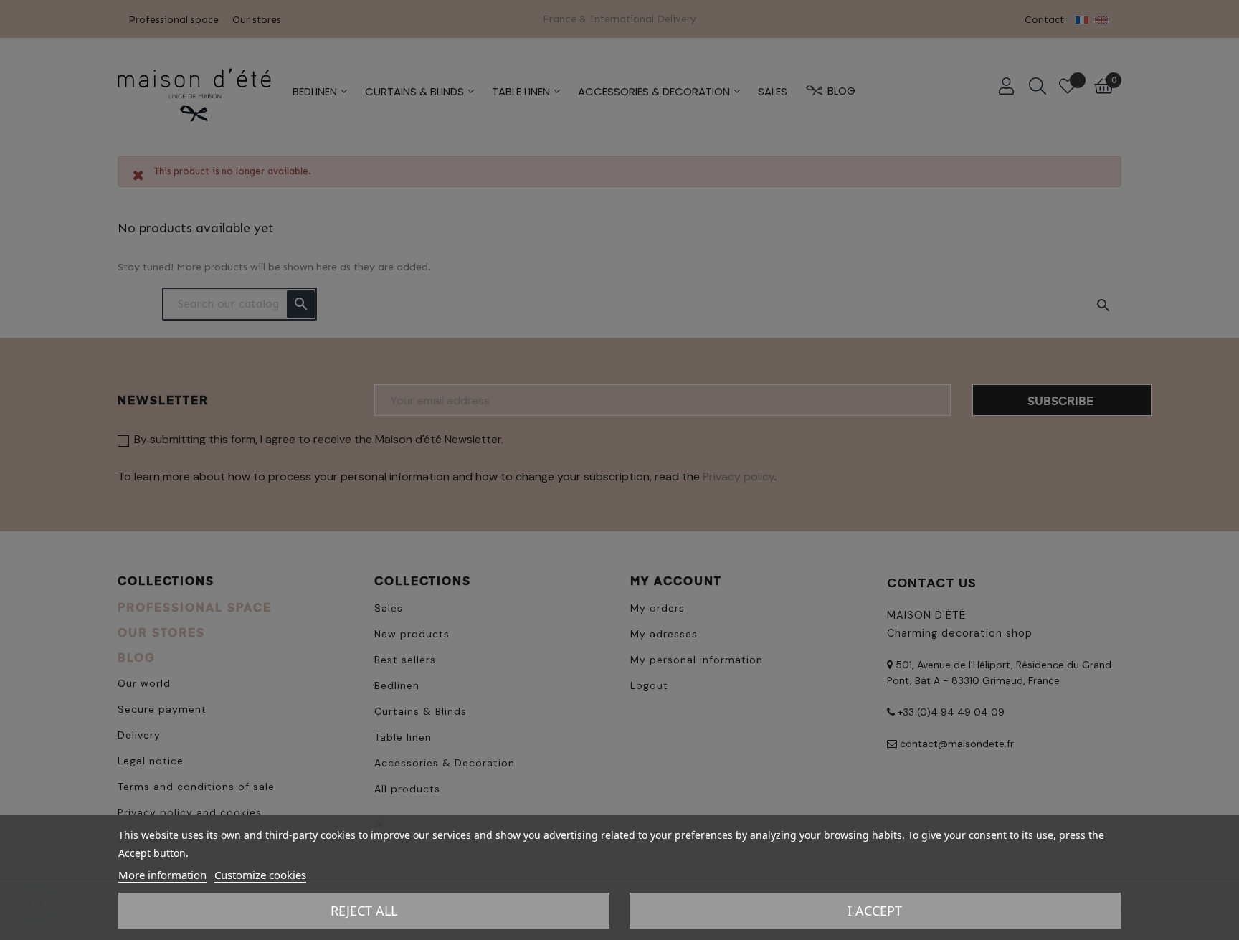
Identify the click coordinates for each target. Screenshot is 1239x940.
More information (162, 875)
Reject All (364, 910)
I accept (875, 910)
